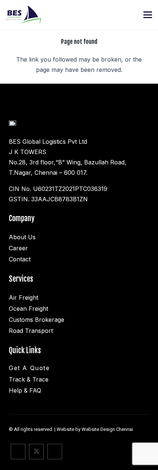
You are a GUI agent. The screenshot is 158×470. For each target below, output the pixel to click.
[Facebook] (18, 451)
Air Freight (23, 297)
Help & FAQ (25, 390)
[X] (36, 451)
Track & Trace (29, 379)
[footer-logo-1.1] (12, 126)
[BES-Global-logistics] (23, 15)
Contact (19, 259)
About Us (22, 237)
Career (18, 248)
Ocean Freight (28, 308)
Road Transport (31, 330)
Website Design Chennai (107, 429)
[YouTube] (54, 451)
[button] (148, 14)
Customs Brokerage (36, 319)
